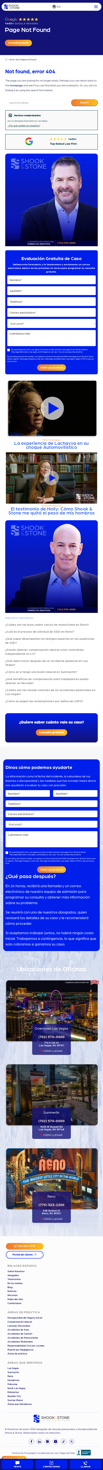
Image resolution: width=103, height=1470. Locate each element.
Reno (10, 1376)
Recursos (13, 1295)
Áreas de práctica (17, 1353)
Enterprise (13, 1392)
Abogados (13, 1275)
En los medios (15, 1283)
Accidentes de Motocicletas (23, 1338)
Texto (17, 1466)
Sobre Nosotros (16, 1271)
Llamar (85, 1466)
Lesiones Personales (19, 1326)
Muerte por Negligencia (20, 1349)
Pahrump (12, 1384)
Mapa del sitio (15, 1299)
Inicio (6, 60)
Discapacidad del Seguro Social (25, 1318)
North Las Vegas (16, 1388)
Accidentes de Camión (20, 1334)
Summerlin (13, 1372)
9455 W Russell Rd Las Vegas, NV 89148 (51, 1128)
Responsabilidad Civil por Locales (26, 1345)
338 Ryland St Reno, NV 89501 (51, 1212)
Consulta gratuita (18, 42)
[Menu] (96, 6)
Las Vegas (13, 1368)
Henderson (13, 1380)
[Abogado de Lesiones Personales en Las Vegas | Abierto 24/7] (12, 6)
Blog (10, 1287)
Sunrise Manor (15, 1400)
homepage (16, 85)
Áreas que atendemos (20, 1404)
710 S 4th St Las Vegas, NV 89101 (51, 1044)
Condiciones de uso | (48, 1453)
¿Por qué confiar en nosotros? (24, 125)
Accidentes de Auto (18, 1329)
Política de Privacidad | (24, 1453)
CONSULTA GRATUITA (40, 242)
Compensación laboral (20, 1322)
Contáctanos (14, 1303)
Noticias (12, 1291)
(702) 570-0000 (66, 242)
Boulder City (14, 1396)
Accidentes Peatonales (20, 1341)
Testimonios (14, 1279)
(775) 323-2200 (52, 1204)
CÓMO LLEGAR (52, 1051)
